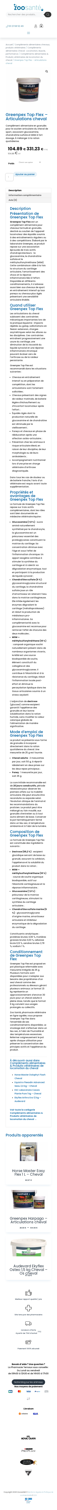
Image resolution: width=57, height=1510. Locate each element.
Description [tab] (15, 190)
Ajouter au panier (25, 174)
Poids (11, 163)
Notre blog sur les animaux (28, 1382)
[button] (46, 71)
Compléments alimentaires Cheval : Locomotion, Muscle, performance (26, 50)
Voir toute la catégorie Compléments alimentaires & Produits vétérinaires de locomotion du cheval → (26, 1114)
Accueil (9, 44)
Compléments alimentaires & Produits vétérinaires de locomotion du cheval (27, 57)
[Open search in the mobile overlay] (28, 14)
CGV (35, 1495)
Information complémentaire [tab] (25, 195)
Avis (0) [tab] (13, 200)
